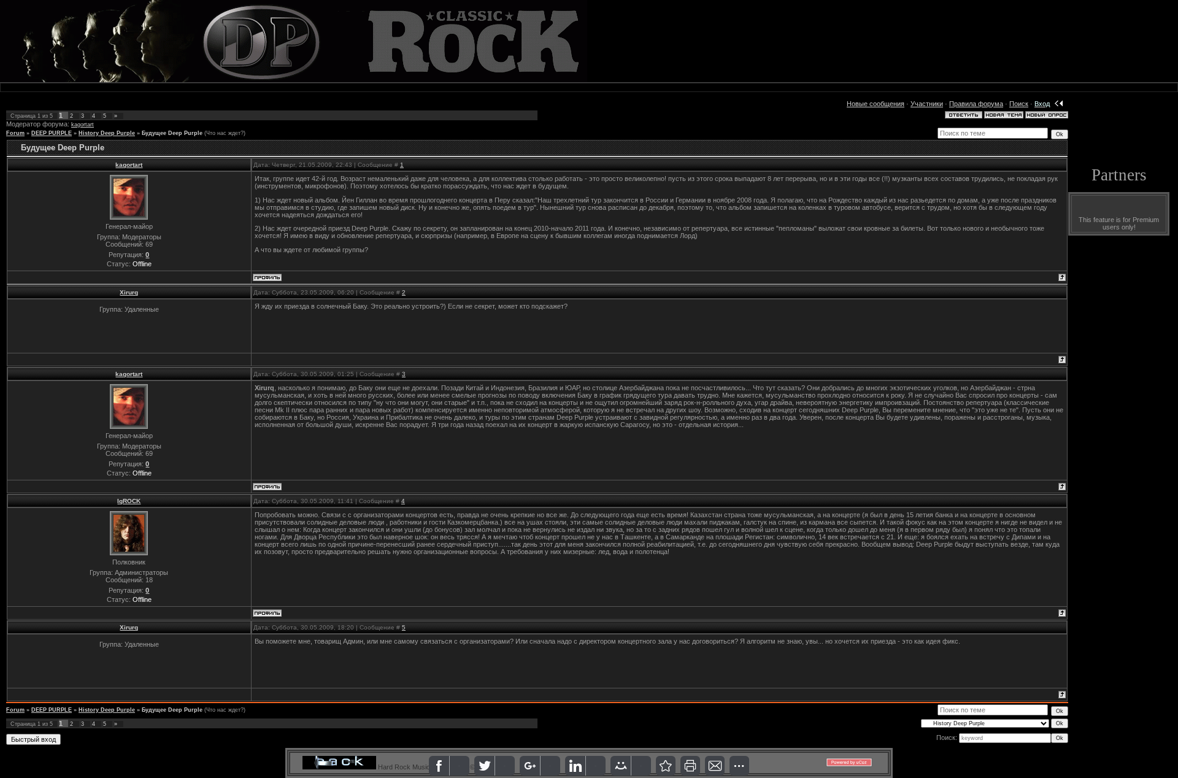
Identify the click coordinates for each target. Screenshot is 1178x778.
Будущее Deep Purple (172, 133)
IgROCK (129, 501)
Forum (15, 133)
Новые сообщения (875, 103)
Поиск (1018, 103)
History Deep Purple (107, 133)
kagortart (82, 124)
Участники (926, 103)
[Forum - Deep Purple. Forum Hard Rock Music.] (666, 766)
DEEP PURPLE (51, 133)
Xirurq (129, 292)
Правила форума (976, 103)
